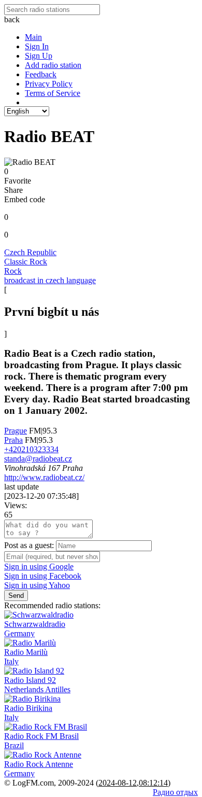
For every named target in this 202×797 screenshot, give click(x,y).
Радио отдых (175, 792)
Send (16, 595)
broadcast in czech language (50, 280)
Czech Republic (30, 252)
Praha (13, 440)
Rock (13, 271)
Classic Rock (25, 261)
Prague (15, 430)
